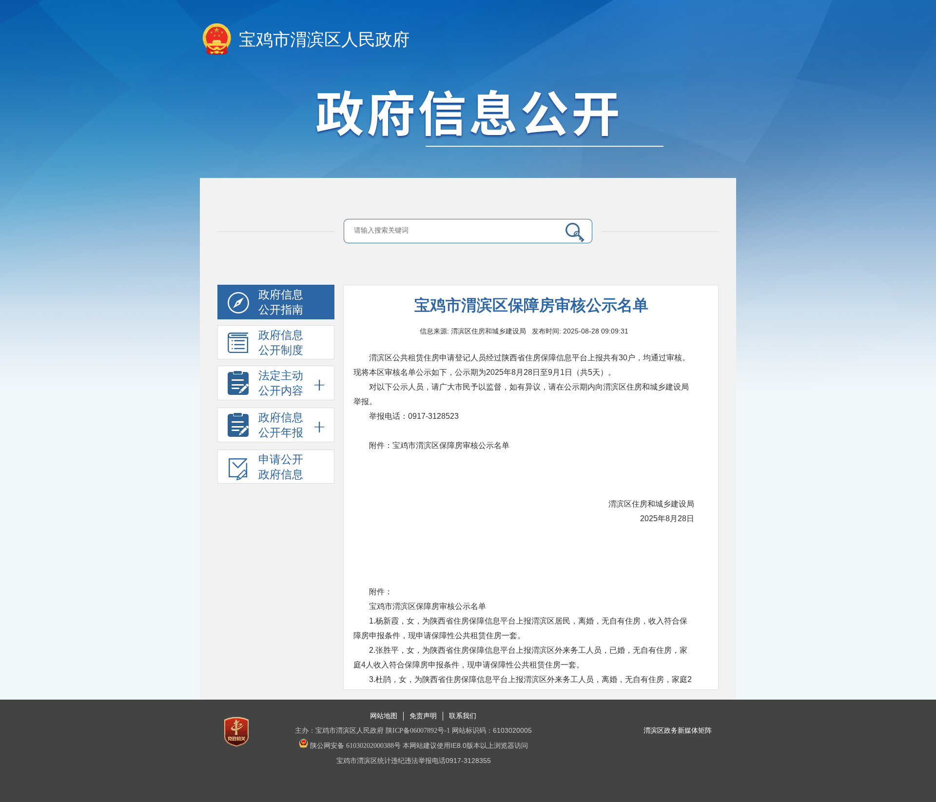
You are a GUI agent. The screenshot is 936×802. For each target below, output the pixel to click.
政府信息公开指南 (280, 302)
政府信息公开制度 (280, 342)
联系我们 (462, 716)
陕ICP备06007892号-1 (418, 730)
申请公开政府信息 (280, 467)
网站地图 (383, 716)
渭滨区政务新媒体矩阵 (678, 730)
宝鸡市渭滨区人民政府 (324, 39)
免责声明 (423, 716)
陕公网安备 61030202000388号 (354, 745)
